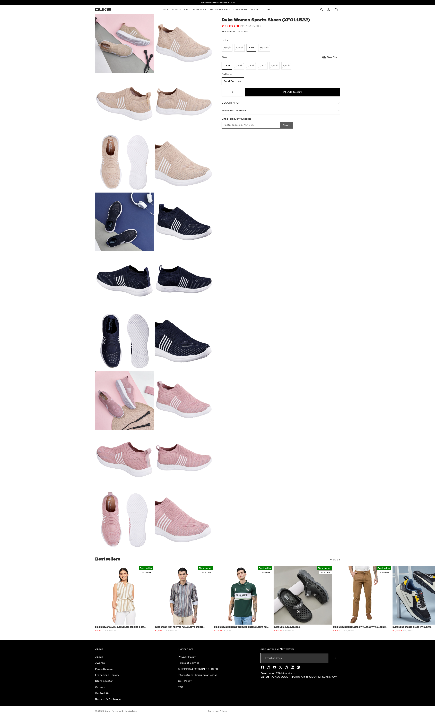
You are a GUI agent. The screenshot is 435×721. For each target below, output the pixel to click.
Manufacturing (234, 110)
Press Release (104, 669)
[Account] (328, 9)
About (99, 657)
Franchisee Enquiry (107, 675)
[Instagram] (269, 667)
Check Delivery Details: (236, 119)
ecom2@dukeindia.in (282, 673)
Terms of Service (188, 663)
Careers (100, 687)
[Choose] (148, 619)
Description (231, 103)
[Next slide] (336, 599)
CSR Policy (185, 681)
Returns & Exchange (108, 699)
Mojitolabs (131, 711)
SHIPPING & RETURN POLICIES (198, 669)
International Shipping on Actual (198, 675)
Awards (100, 663)
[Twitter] (281, 667)
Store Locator (104, 681)
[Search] (321, 9)
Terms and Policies (217, 711)
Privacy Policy (187, 657)
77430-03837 (281, 677)
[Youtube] (275, 667)
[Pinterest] (298, 667)
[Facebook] (262, 667)
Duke (107, 711)
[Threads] (286, 667)
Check (286, 125)
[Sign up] (335, 658)
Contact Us (102, 693)
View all (335, 560)
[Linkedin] (292, 667)
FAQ (180, 687)
